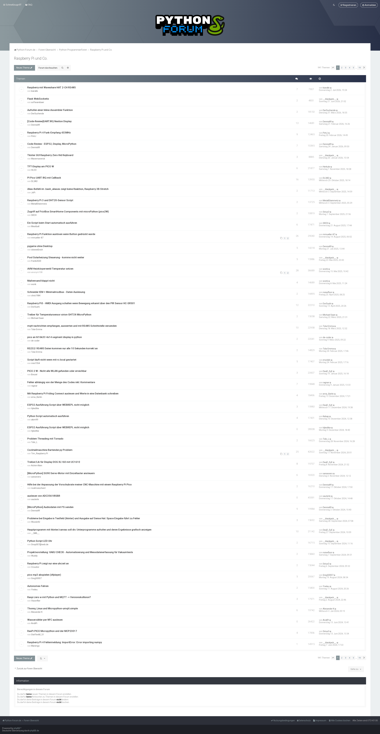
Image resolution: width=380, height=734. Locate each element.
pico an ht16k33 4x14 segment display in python (54, 337)
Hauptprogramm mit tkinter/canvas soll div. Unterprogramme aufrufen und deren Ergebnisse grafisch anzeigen (89, 529)
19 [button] (359, 67)
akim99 (34, 419)
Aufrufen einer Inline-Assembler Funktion (50, 110)
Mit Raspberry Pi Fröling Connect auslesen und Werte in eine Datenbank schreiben (72, 393)
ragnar (34, 386)
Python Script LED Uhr (39, 540)
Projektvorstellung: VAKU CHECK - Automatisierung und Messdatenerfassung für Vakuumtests (80, 552)
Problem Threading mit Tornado (45, 438)
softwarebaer (37, 102)
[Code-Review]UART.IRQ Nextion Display (49, 121)
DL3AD (34, 181)
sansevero (36, 477)
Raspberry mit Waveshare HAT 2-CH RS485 (51, 87)
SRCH (34, 215)
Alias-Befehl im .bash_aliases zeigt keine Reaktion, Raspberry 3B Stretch (68, 188)
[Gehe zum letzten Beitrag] (331, 88)
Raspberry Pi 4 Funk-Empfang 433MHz (49, 132)
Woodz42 (35, 522)
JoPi (33, 192)
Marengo (35, 646)
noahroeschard (38, 488)
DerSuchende (37, 113)
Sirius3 (326, 212)
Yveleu (34, 589)
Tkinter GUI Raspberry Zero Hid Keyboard (50, 155)
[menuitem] (28, 5)
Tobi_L (34, 442)
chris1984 (35, 295)
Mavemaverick (38, 158)
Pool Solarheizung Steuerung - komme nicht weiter (55, 257)
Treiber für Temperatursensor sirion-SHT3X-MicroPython (59, 314)
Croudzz (35, 567)
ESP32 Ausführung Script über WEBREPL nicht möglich (58, 404)
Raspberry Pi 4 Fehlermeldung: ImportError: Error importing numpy (64, 642)
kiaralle (34, 91)
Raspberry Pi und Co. (31, 58)
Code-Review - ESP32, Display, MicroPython (51, 143)
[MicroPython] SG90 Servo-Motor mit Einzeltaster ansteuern (61, 473)
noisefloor (327, 292)
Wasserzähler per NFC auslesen (45, 619)
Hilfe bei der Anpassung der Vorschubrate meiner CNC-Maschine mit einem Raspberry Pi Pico (79, 484)
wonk (325, 269)
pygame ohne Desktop (40, 246)
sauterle (35, 499)
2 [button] (341, 67)
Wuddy (34, 556)
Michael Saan (37, 318)
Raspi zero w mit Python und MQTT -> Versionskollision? (59, 597)
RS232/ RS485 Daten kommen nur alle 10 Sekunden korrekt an (62, 348)
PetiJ (33, 136)
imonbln (326, 360)
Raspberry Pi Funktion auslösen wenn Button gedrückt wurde (61, 234)
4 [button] (349, 67)
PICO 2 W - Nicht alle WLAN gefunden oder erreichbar (57, 370)
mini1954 (35, 363)
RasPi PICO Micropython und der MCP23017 (52, 631)
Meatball (35, 226)
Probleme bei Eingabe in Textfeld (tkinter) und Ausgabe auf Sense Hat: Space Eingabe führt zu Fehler (83, 518)
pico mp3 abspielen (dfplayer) (44, 574)
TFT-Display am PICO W (40, 166)
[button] (333, 67)
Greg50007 (36, 578)
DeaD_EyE (327, 371)
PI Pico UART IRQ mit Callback (44, 177)
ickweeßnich (37, 249)
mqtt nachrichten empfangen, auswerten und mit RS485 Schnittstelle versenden (72, 325)
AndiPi (34, 623)
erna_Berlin (36, 397)
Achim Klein (36, 465)
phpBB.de (34, 730)
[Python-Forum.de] (190, 25)
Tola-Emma (36, 329)
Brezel (34, 374)
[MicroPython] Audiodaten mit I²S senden (50, 507)
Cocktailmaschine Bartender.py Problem (49, 449)
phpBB (17, 728)
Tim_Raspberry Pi (39, 453)
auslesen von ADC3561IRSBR (43, 495)
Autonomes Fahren (38, 586)
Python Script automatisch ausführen (48, 416)
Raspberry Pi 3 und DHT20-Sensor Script (50, 200)
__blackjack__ (329, 99)
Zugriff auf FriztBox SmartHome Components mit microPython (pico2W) (68, 211)
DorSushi (35, 307)
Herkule (326, 167)
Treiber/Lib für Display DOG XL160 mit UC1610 (53, 461)
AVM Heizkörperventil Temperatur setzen (50, 268)
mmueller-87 (37, 237)
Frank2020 (36, 261)
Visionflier (35, 601)
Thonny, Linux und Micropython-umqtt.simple (52, 608)
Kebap (326, 416)
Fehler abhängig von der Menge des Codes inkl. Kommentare (61, 382)
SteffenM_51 (37, 634)
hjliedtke (35, 408)
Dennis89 (35, 125)
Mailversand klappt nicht (41, 280)
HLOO (34, 170)
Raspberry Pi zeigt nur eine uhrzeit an (48, 563)
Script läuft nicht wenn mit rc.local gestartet (51, 359)
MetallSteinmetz (39, 204)
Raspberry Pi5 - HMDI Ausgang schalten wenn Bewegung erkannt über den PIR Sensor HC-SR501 (81, 303)
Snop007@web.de (39, 544)
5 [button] (353, 67)
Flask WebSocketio (38, 98)
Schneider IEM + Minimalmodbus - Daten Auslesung (56, 291)
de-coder (35, 340)
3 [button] (345, 67)
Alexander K (36, 612)
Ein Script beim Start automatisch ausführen (52, 222)
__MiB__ (35, 533)
